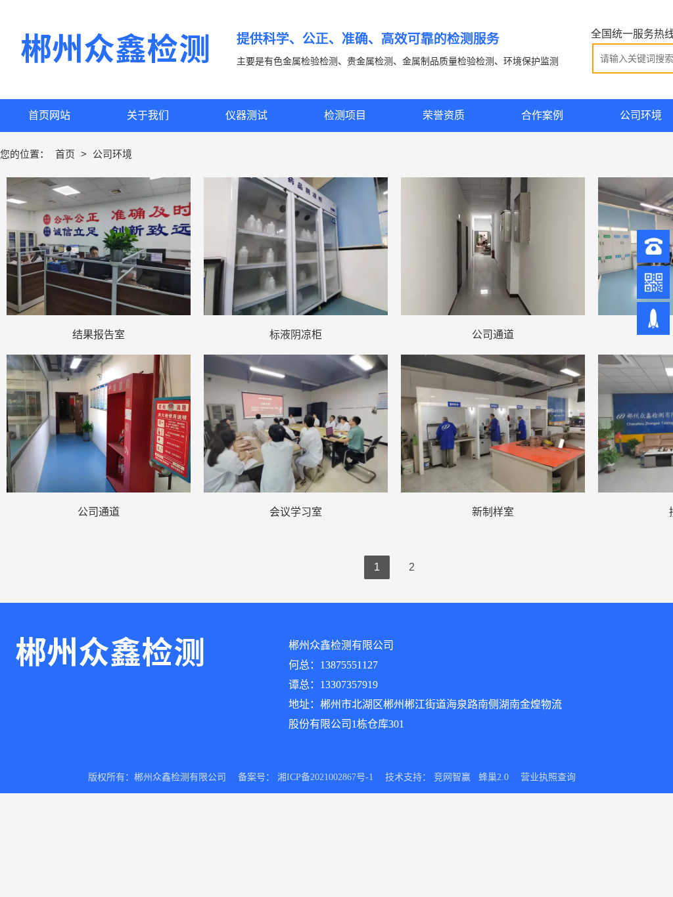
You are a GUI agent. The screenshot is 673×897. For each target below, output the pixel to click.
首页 (66, 154)
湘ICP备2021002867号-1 (325, 777)
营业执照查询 (548, 777)
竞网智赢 (452, 777)
